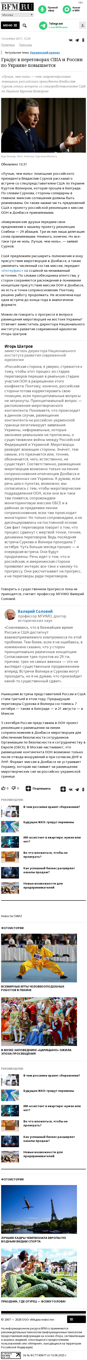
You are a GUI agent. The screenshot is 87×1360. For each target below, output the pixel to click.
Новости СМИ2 (11, 916)
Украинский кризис (45, 52)
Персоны (25, 45)
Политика (8, 45)
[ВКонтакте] (70, 40)
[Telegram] (77, 40)
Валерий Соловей (35, 611)
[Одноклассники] (83, 40)
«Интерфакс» (12, 270)
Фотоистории (12, 928)
